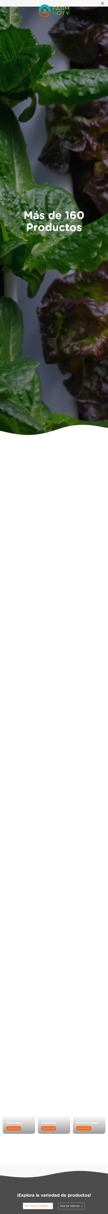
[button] (58, 524)
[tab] (13, 802)
